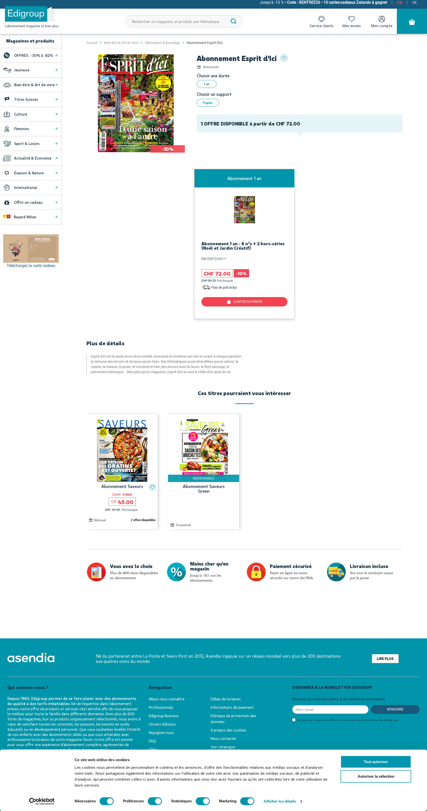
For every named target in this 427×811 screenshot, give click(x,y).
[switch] (155, 801)
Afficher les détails (279, 801)
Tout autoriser (376, 762)
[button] (152, 487)
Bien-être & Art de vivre (121, 43)
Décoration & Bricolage (162, 43)
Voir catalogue (223, 746)
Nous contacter (223, 738)
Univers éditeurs (162, 724)
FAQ (152, 740)
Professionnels (161, 707)
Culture (20, 114)
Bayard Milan (24, 217)
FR (399, 2)
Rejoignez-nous (161, 732)
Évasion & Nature (29, 173)
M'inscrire (395, 709)
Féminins (21, 128)
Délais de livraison (226, 698)
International (25, 187)
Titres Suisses (26, 99)
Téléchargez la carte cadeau (31, 265)
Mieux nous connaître (166, 698)
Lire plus (385, 658)
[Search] (233, 21)
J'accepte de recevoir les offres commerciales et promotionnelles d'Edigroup (348, 720)
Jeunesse (21, 70)
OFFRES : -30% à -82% (33, 55)
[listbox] (299, 84)
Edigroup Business (164, 715)
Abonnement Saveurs (122, 486)
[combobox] (184, 21)
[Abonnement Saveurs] (122, 450)
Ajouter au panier (247, 302)
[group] (244, 244)
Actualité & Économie (32, 158)
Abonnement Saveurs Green (204, 489)
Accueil (91, 43)
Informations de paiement (232, 707)
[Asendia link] (30, 658)
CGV (152, 749)
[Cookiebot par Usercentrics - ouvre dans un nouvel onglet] (42, 801)
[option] (206, 84)
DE (414, 2)
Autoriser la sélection (376, 776)
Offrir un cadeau (28, 202)
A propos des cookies (228, 730)
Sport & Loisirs (27, 143)
